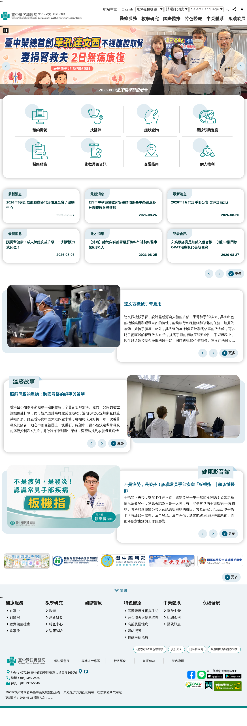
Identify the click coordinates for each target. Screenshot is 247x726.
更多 (238, 273)
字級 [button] (242, 9)
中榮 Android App (233, 676)
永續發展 (237, 18)
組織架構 (174, 617)
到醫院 (15, 617)
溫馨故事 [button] (24, 381)
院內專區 (178, 661)
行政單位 (120, 661)
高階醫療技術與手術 (143, 611)
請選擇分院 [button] (175, 9)
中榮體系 (215, 18)
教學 (52, 611)
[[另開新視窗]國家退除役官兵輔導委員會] (220, 561)
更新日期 (10, 697)
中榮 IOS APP (214, 676)
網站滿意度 (61, 661)
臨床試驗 (56, 631)
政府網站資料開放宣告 (224, 649)
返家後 (15, 631)
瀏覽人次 (39, 697)
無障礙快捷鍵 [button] (147, 9)
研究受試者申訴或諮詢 (149, 649)
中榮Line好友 (201, 674)
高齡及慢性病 (138, 624)
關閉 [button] (123, 590)
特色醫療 (193, 18)
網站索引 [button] (227, 9)
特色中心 (56, 624)
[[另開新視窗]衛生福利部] (123, 560)
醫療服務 (128, 18)
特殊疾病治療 (138, 637)
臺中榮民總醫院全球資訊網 (41, 16)
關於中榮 (174, 611)
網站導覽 (110, 9)
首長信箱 (149, 661)
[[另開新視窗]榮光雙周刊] (172, 561)
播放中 (4, 193)
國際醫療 (171, 18)
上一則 (6, 66)
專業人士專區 (91, 661)
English (127, 9)
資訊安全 (176, 649)
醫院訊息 (174, 624)
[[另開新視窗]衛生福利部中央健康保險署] (75, 561)
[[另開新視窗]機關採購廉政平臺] (27, 561)
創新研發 (56, 617)
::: (1, 2)
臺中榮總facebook (191, 674)
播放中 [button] (5, 30)
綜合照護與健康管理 (143, 617)
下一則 (241, 66)
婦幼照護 (134, 631)
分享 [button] (234, 9)
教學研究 (150, 18)
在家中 (15, 611)
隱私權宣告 (196, 649)
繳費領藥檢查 (20, 624)
